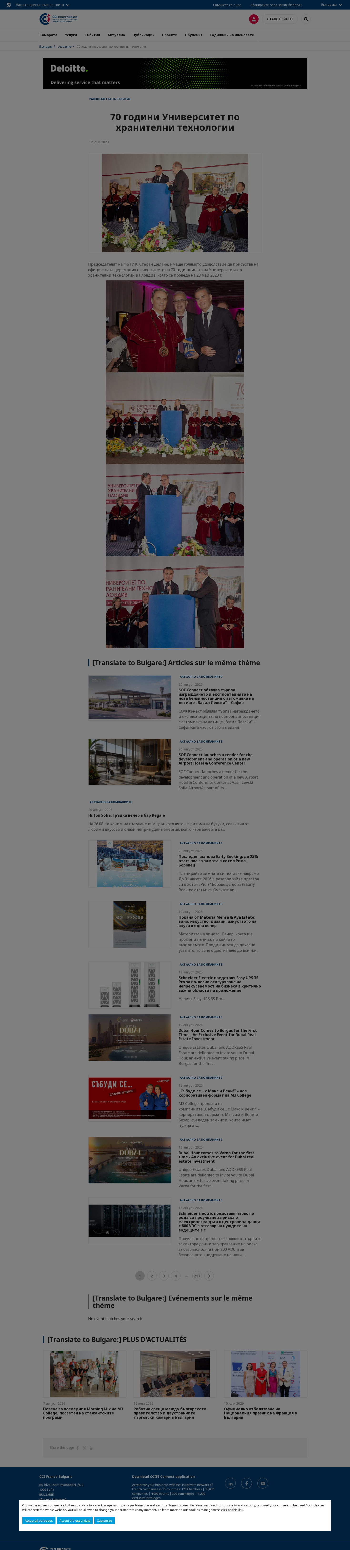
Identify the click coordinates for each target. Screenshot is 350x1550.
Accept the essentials (75, 1520)
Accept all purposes (39, 1520)
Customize (104, 1520)
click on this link (232, 1510)
